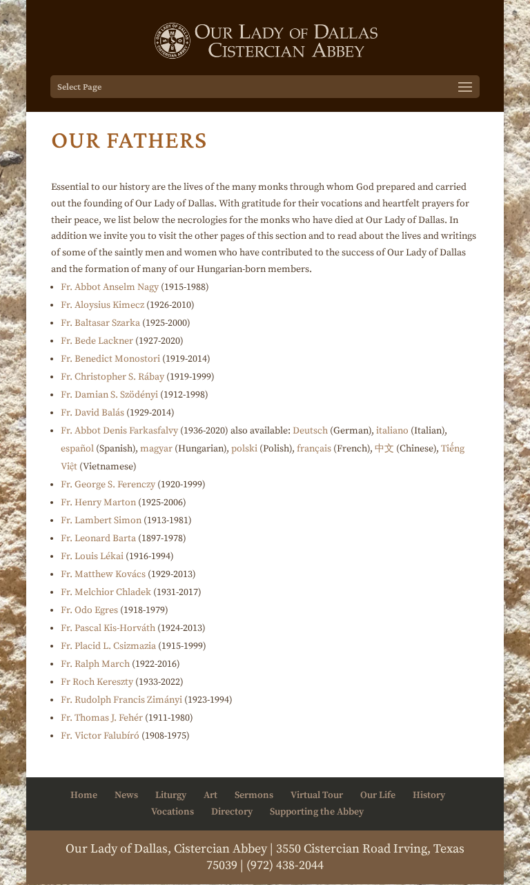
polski (244, 448)
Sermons (254, 795)
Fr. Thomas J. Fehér (102, 718)
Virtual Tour (317, 795)
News (126, 795)
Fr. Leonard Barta (98, 538)
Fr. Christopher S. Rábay (112, 377)
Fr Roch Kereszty (97, 682)
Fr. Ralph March (95, 664)
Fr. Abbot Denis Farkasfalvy (119, 431)
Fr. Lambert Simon (101, 520)
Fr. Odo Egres (89, 610)
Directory (232, 812)
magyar (156, 448)
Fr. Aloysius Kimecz (102, 305)
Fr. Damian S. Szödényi (109, 395)
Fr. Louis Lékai (92, 556)
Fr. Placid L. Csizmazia (108, 646)
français (314, 448)
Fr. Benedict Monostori (110, 359)
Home (83, 795)
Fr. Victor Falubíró (100, 736)
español (77, 448)
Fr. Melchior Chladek (106, 592)
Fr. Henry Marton (98, 502)
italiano (392, 431)
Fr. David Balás (92, 413)
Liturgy (170, 795)
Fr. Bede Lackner (97, 341)
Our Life (377, 795)
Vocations (172, 812)
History (429, 795)
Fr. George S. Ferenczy (108, 484)
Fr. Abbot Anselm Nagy (110, 287)
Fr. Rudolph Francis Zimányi (121, 700)
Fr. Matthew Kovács (103, 574)
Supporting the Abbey (317, 812)
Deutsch (310, 431)
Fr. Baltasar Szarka (100, 323)
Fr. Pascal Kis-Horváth (108, 628)
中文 (384, 448)
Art (210, 795)
